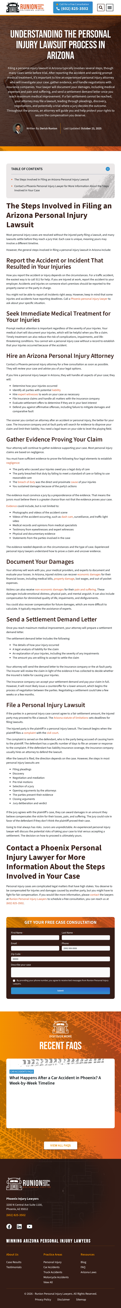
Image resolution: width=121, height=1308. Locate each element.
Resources (88, 1254)
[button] (109, 7)
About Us (12, 1254)
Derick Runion (48, 128)
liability (56, 390)
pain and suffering (85, 590)
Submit (60, 990)
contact (94, 895)
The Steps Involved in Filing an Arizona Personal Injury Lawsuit (51, 180)
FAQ (83, 1267)
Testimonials (14, 1267)
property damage (64, 579)
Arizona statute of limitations (71, 718)
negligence (12, 463)
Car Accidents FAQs (21, 1071)
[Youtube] (29, 1226)
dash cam (67, 517)
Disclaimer (63, 1300)
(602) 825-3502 (15, 903)
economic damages (89, 574)
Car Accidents (51, 1267)
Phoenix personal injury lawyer (89, 299)
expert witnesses (28, 394)
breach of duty (26, 482)
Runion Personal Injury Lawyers (28, 899)
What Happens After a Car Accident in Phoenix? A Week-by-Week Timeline (55, 1080)
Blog (83, 1262)
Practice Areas (52, 1254)
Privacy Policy (43, 1300)
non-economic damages (49, 590)
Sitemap (81, 1300)
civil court (52, 733)
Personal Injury (52, 1262)
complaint (30, 733)
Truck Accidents (52, 1272)
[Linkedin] (19, 1226)
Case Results (13, 1262)
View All (48, 1282)
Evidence (11, 506)
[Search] (100, 7)
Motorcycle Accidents (56, 1277)
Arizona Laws (88, 1272)
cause (74, 482)
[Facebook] (9, 1226)
